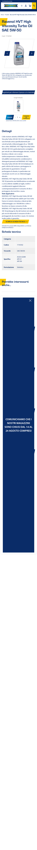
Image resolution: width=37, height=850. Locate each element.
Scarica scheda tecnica (15, 221)
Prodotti (7, 14)
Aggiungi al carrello (26, 117)
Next (32, 53)
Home (2, 14)
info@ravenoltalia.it (7, 227)
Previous (7, 53)
